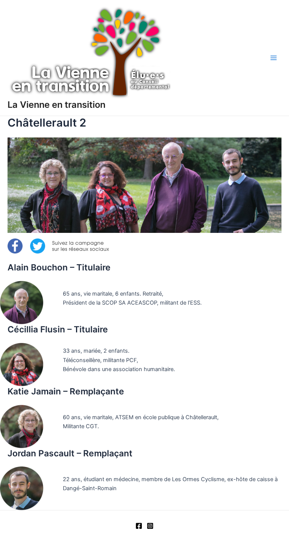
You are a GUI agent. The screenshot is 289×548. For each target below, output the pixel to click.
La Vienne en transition (56, 104)
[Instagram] (150, 525)
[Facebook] (138, 525)
